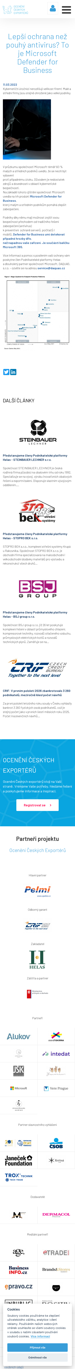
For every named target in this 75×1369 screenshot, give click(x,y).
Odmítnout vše (37, 1357)
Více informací (40, 1336)
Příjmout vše (37, 1347)
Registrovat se (35, 805)
